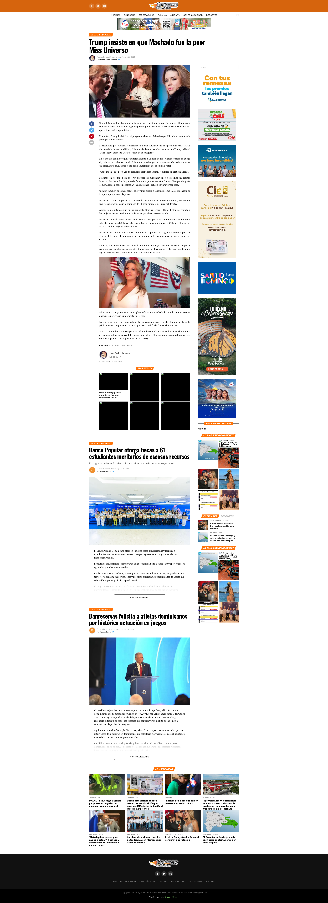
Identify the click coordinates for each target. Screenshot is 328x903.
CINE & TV (175, 15)
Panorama (129, 15)
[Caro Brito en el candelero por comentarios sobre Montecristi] (229, 479)
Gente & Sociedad (193, 15)
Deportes (211, 15)
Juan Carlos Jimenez (108, 60)
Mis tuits (202, 429)
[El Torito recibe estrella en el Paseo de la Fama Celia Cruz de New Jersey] (229, 443)
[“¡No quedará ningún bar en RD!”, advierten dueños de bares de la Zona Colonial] (228, 458)
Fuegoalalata (105, 471)
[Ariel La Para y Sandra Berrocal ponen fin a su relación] (208, 479)
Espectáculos (146, 15)
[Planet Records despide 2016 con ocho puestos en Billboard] (208, 500)
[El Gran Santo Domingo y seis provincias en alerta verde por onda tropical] (208, 450)
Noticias (115, 15)
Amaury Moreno (172, 897)
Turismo (162, 15)
